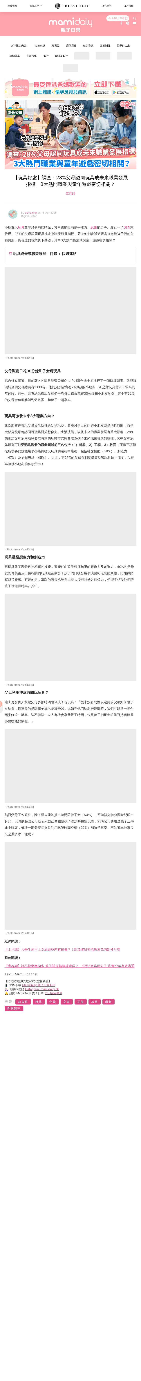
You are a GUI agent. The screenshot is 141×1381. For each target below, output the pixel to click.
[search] (134, 18)
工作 (80, 1002)
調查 (127, 227)
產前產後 (71, 45)
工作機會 (128, 5)
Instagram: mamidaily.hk (42, 989)
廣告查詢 (106, 5)
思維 (94, 227)
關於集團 (12, 5)
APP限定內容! (19, 45)
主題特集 (31, 55)
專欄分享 (15, 55)
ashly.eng (31, 212)
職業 (108, 1002)
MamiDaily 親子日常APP (38, 985)
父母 (52, 1002)
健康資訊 (88, 45)
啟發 (94, 1002)
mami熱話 (39, 45)
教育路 (56, 45)
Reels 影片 (61, 55)
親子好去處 (123, 45)
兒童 (66, 1002)
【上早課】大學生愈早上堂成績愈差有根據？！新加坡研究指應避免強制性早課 (62, 949)
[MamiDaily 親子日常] (70, 24)
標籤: (9, 1002)
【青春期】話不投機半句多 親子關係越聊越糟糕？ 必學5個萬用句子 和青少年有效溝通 (69, 966)
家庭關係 (105, 45)
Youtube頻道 (53, 993)
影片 (46, 55)
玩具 (21, 227)
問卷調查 (14, 1008)
